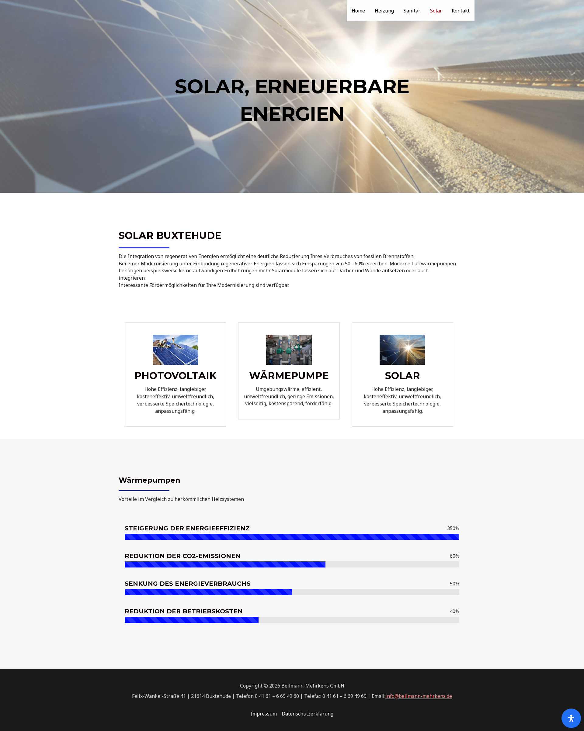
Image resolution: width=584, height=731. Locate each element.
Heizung (384, 10)
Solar (436, 10)
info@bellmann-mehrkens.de (418, 696)
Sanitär (412, 10)
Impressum (264, 713)
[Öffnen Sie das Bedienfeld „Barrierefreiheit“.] (571, 718)
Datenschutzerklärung (307, 713)
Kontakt (461, 10)
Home (358, 10)
